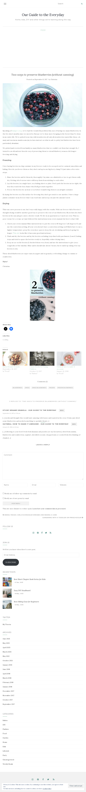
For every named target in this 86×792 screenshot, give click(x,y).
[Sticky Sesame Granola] (15, 359)
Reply (62, 410)
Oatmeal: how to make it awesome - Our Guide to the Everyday (36, 424)
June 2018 (6, 669)
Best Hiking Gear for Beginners (26, 601)
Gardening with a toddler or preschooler (62, 517)
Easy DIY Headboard (22, 590)
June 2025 (6, 639)
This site (16, 233)
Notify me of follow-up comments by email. (21, 494)
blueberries (17, 387)
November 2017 (8, 695)
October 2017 (8, 700)
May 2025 (6, 643)
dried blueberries (39, 387)
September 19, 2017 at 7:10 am (11, 413)
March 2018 (7, 678)
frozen (52, 387)
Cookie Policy (47, 788)
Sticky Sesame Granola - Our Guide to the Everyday (29, 410)
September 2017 (9, 704)
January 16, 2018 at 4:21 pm (11, 427)
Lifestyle (6, 751)
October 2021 (8, 661)
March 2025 (7, 652)
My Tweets (7, 624)
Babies (5, 720)
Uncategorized (8, 760)
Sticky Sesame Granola (11, 367)
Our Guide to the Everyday (43, 14)
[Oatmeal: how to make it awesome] (69, 359)
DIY (4, 725)
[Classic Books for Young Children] (42, 359)
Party (5, 755)
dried (27, 387)
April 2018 (6, 674)
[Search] (81, 3)
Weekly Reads (8, 764)
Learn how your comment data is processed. (49, 509)
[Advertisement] (43, 48)
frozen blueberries (65, 387)
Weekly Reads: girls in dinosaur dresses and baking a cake (30, 515)
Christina (54, 79)
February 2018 (8, 682)
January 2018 (7, 687)
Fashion (6, 729)
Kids (4, 747)
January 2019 (7, 665)
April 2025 (6, 647)
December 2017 (8, 691)
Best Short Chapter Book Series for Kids (30, 579)
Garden (5, 738)
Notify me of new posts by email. (17, 498)
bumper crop (17, 131)
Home (5, 742)
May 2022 (6, 656)
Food (43, 30)
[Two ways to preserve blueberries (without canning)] (42, 105)
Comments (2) (42, 382)
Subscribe (10, 562)
